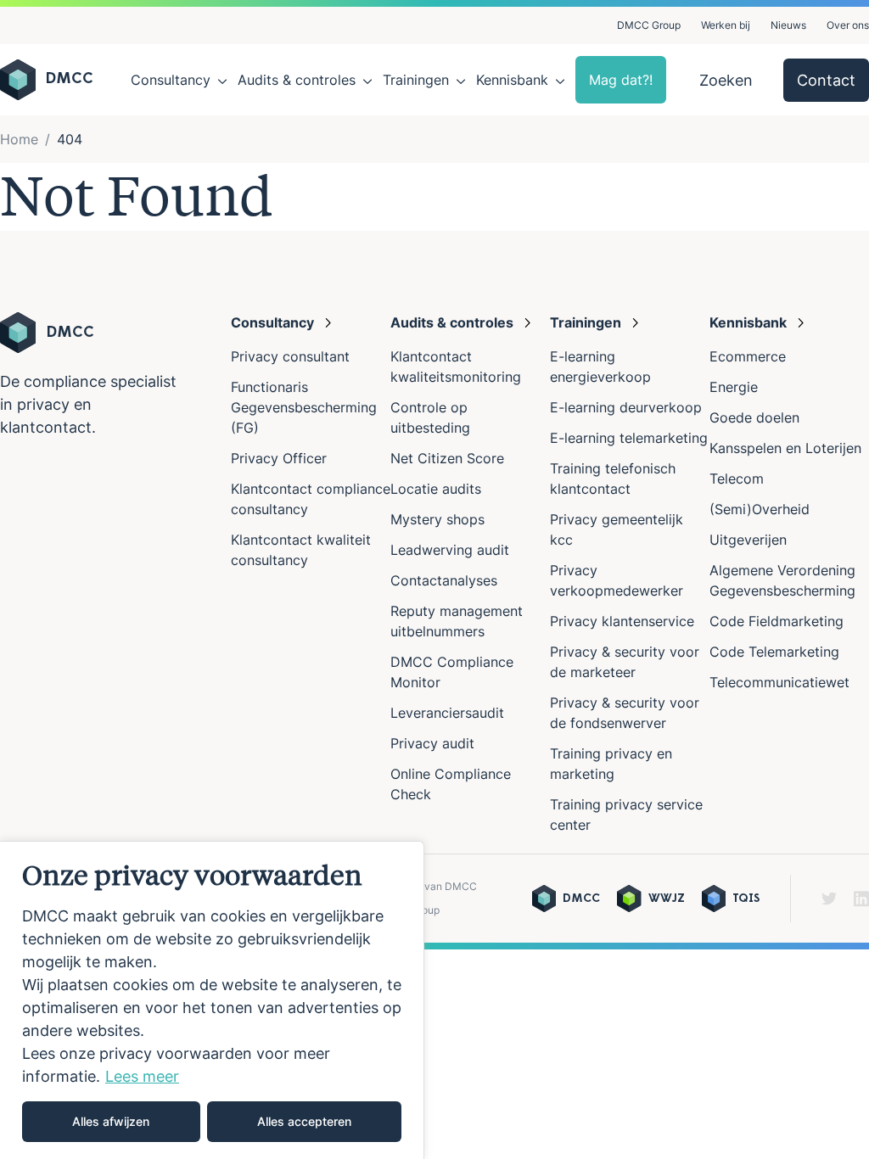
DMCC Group (649, 25)
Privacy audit (432, 743)
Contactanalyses (443, 580)
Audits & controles (297, 79)
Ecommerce (747, 356)
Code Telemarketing (774, 651)
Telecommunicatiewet (779, 682)
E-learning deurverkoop (626, 407)
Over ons (848, 25)
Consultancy (170, 79)
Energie (733, 386)
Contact (826, 80)
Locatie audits (435, 488)
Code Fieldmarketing (776, 621)
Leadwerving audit (449, 549)
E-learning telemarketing (629, 437)
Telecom (736, 478)
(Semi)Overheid (759, 509)
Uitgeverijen (748, 539)
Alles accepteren (304, 1121)
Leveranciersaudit (447, 712)
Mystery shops (437, 519)
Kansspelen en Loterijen (785, 448)
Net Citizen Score (447, 458)
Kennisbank (512, 79)
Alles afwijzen (110, 1121)
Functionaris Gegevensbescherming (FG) (304, 407)
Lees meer (142, 1076)
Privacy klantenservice (622, 621)
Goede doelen (754, 417)
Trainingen (416, 79)
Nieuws (788, 25)
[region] (212, 1000)
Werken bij (725, 25)
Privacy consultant (290, 356)
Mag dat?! (621, 79)
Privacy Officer (279, 458)
